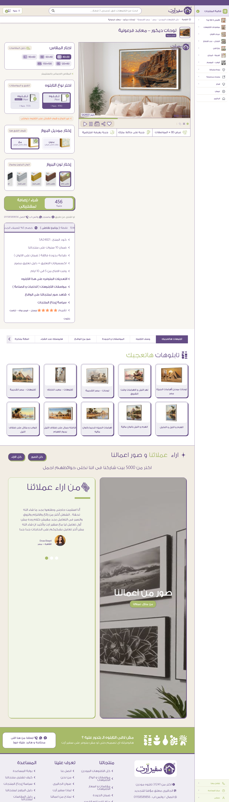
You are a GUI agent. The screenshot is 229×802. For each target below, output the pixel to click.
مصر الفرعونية (144, 20)
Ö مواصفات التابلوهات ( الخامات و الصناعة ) (41, 286)
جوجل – (32, 310)
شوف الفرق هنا (17, 130)
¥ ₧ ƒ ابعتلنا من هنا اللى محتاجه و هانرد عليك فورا (29, 740)
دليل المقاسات (19, 48)
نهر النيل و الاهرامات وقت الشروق (134, 392)
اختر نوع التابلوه (58, 85)
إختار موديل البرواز (56, 130)
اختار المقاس (60, 48)
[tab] (172, 339)
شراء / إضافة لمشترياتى (27, 203)
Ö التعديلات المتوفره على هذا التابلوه (45, 279)
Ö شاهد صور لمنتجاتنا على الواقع (47, 294)
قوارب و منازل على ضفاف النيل (23, 429)
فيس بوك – (22, 310)
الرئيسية (185, 20)
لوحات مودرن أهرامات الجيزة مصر (171, 391)
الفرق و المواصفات (19, 85)
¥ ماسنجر (48, 217)
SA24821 (86, 115)
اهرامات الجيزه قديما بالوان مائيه (97, 429)
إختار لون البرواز (59, 164)
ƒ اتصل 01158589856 (16, 217)
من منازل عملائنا (143, 604)
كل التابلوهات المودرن (169, 20)
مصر (154, 20)
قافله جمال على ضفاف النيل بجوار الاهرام (60, 429)
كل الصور (37, 456)
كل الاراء (16, 456)
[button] (56, 558)
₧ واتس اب (35, 217)
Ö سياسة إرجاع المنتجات (54, 302)
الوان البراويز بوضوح (19, 164)
